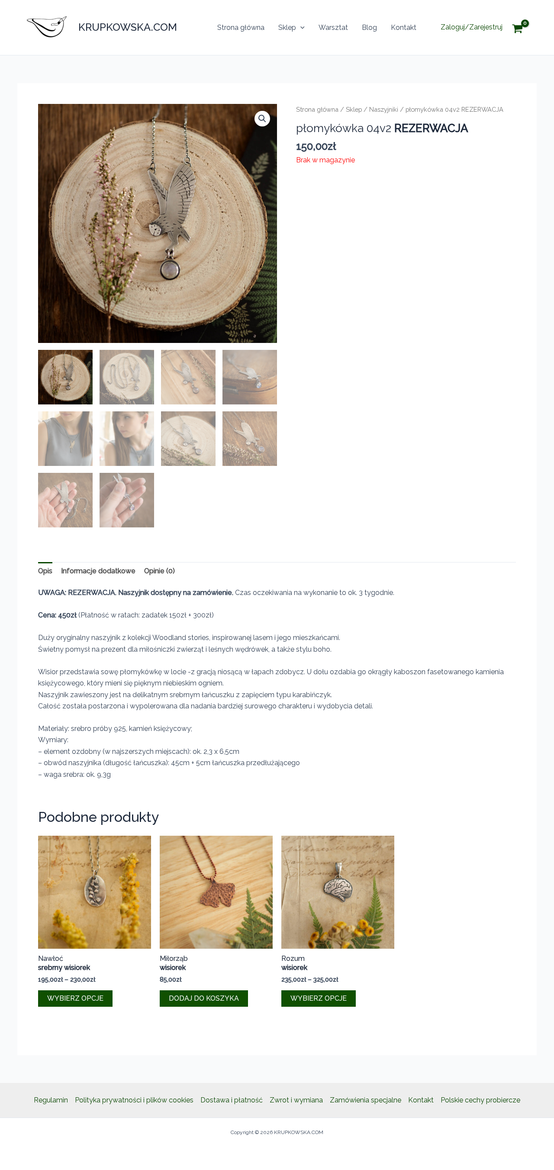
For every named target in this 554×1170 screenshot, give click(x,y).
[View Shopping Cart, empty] (524, 27)
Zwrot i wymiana (296, 1100)
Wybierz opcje (75, 998)
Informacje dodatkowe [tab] (98, 571)
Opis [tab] (45, 571)
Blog (369, 27)
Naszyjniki (383, 109)
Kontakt (403, 27)
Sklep (287, 27)
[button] (300, 27)
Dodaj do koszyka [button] (204, 998)
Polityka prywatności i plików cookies (134, 1100)
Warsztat (333, 27)
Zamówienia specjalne (365, 1100)
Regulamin (51, 1100)
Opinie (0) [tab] (159, 571)
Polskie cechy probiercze (480, 1100)
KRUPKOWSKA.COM (127, 27)
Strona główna (240, 27)
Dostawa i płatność (231, 1100)
